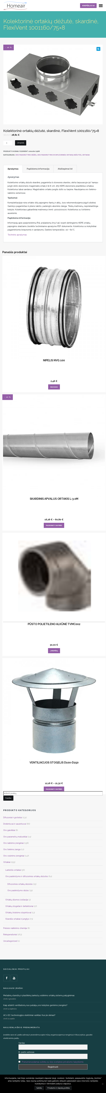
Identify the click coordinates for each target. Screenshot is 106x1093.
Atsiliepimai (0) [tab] (65, 169)
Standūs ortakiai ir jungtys (17, 919)
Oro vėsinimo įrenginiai (13, 856)
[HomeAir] (15, 5)
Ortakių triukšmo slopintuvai (18, 912)
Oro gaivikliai (9, 830)
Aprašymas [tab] (13, 169)
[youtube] (14, 978)
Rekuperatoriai (10, 934)
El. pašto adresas (26, 1052)
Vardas (21, 1043)
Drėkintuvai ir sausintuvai (14, 824)
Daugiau (54, 387)
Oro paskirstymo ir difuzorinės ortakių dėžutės (59, 155)
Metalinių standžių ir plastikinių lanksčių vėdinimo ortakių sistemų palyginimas (39, 995)
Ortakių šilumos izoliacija (16, 900)
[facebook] (6, 978)
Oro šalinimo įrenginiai (13, 843)
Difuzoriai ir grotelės (12, 817)
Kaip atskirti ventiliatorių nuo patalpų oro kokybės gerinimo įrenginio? (35, 1005)
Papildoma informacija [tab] (38, 169)
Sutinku (39, 1088)
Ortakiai (86, 155)
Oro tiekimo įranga (11, 849)
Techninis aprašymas (17, 235)
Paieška (8, 798)
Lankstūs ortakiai (13, 870)
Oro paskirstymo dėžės (25, 155)
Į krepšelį (20, 143)
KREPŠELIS (88, 6)
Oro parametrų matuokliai (15, 837)
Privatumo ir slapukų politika (58, 1088)
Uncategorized (10, 941)
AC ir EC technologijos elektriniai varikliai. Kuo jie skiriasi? (29, 1015)
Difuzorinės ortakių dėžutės (20, 884)
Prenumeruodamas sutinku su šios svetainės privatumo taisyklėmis (53, 1062)
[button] (98, 49)
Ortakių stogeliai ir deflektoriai (19, 906)
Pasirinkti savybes (54, 525)
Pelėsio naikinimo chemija (15, 928)
